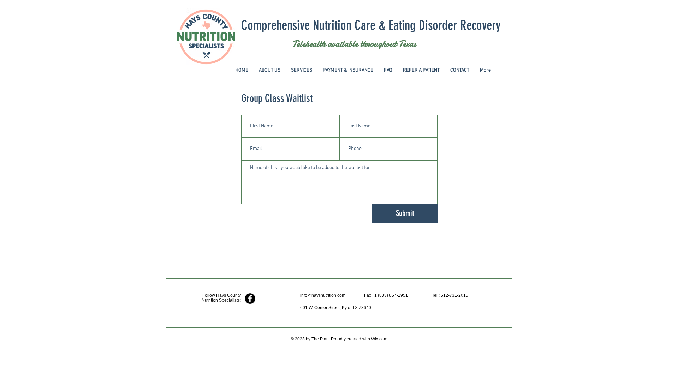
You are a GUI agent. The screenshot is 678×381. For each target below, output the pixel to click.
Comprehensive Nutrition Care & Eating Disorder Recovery (370, 26)
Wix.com (379, 339)
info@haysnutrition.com (322, 295)
